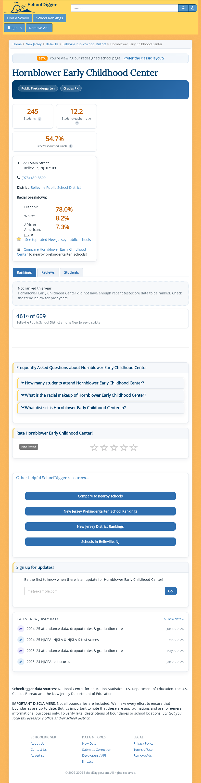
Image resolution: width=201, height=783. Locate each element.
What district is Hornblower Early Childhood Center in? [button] (75, 407)
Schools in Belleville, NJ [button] (100, 541)
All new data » (174, 619)
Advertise (37, 755)
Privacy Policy (143, 743)
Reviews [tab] (48, 272)
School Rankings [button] (49, 18)
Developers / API (94, 755)
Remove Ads (143, 755)
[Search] (183, 8)
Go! (171, 591)
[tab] (100, 383)
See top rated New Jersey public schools (58, 239)
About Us (37, 743)
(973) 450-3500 (34, 177)
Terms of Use (143, 749)
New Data (89, 743)
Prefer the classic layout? (144, 58)
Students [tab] (71, 272)
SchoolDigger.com (96, 773)
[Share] (192, 8)
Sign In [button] (16, 27)
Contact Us (39, 749)
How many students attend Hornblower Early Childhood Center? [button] (84, 383)
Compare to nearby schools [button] (100, 496)
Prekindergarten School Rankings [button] (100, 511)
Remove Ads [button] (39, 27)
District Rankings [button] (100, 526)
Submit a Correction (96, 749)
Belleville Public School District (56, 187)
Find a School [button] (18, 18)
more (28, 234)
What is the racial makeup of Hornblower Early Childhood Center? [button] (85, 395)
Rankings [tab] (24, 272)
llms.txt (87, 761)
